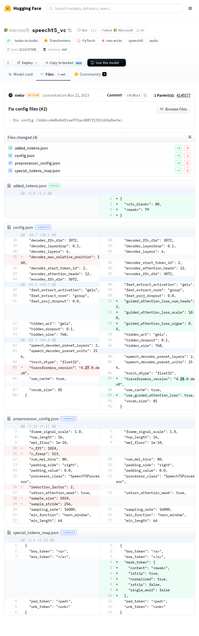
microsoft (19, 30)
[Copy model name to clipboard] (70, 30)
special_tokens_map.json (37, 170)
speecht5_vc (49, 30)
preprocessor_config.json (37, 163)
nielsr (20, 95)
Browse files (176, 109)
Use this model (107, 62)
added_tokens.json (31, 148)
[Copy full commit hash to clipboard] (145, 95)
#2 (43, 109)
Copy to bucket (65, 62)
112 (93, 30)
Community (92, 74)
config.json (24, 155)
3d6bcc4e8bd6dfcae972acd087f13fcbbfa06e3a (79, 120)
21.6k (140, 30)
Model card (23, 74)
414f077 (183, 95)
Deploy (27, 62)
